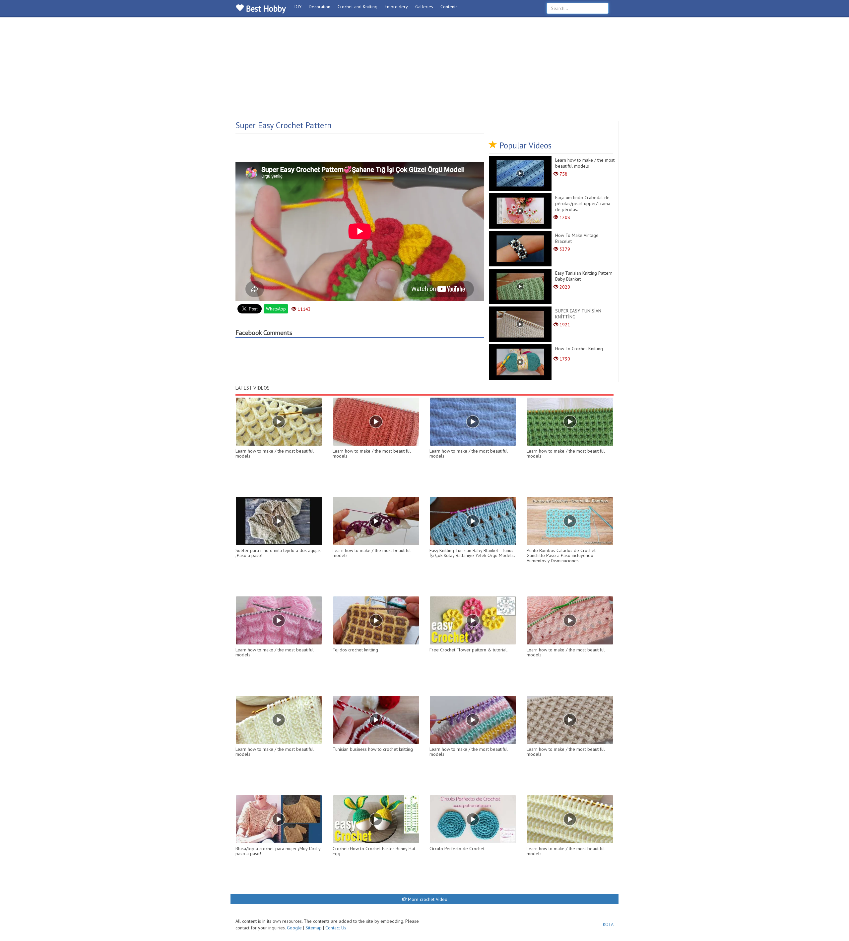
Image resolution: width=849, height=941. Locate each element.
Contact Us (335, 928)
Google (295, 928)
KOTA (608, 924)
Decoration (319, 7)
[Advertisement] (424, 71)
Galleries (424, 7)
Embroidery (396, 7)
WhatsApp (276, 309)
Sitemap (313, 928)
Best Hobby (265, 8)
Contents (449, 7)
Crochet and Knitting (357, 7)
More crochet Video (427, 899)
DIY (297, 7)
